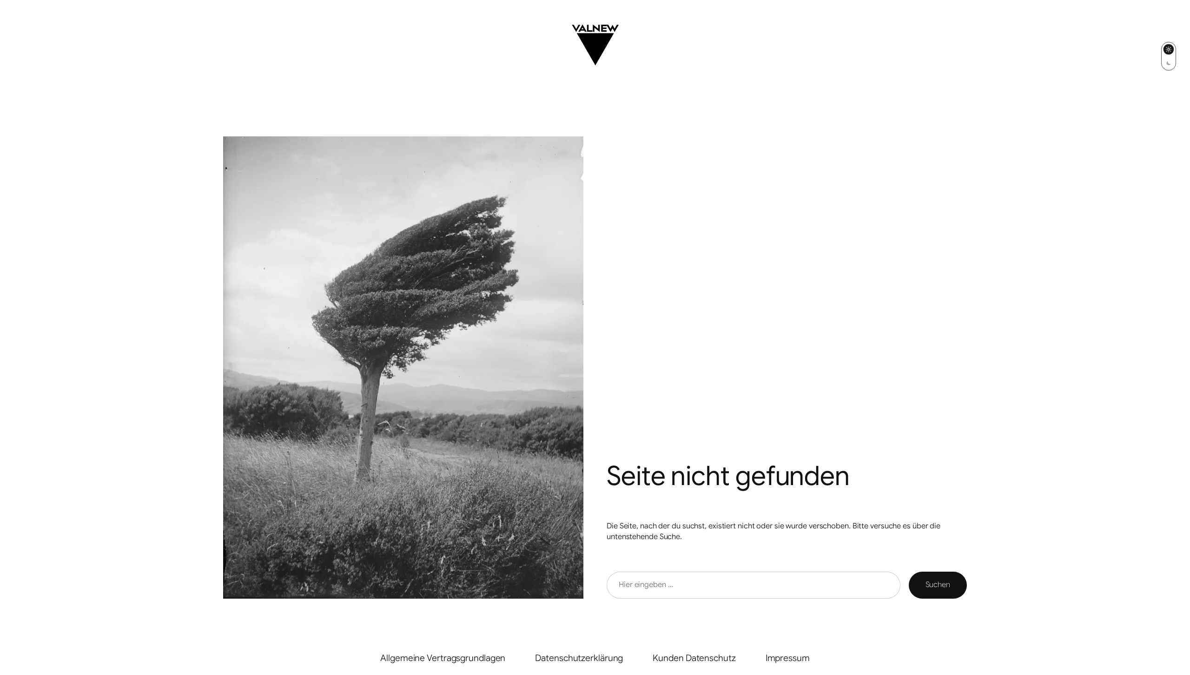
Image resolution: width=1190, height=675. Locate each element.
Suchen (938, 584)
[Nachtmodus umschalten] (1168, 56)
